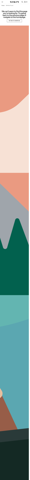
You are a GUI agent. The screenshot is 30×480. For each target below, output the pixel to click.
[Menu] (2, 2)
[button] (22, 2)
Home (3, 5)
